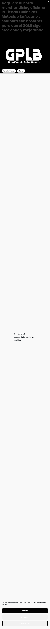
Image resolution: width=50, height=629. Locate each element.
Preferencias (25, 623)
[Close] (48, 1)
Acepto (25, 611)
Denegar (25, 617)
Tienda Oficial (9, 71)
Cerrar (21, 71)
